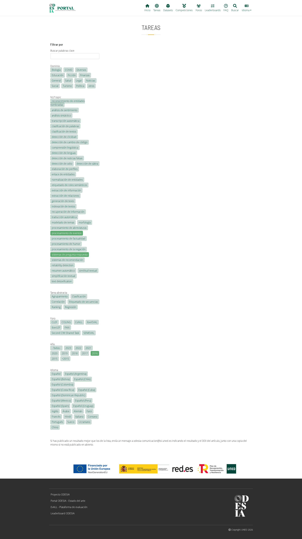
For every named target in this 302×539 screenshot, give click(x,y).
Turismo (67, 86)
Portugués (57, 422)
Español (56, 374)
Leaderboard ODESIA (63, 513)
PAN (67, 327)
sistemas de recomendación (67, 260)
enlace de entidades (63, 174)
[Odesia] (63, 8)
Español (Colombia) (62, 384)
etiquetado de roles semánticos (69, 185)
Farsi (89, 411)
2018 (75, 353)
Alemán (78, 411)
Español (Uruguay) (83, 406)
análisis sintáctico (61, 115)
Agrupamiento (60, 296)
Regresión (70, 307)
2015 (54, 358)
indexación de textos (63, 206)
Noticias (90, 80)
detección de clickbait (64, 137)
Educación (57, 75)
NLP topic (55, 97)
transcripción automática (65, 121)
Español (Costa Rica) (63, 390)
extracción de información (66, 190)
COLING (66, 322)
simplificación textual (63, 276)
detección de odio (62, 163)
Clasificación (79, 296)
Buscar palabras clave (62, 50)
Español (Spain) (60, 406)
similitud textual (88, 270)
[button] (246, 8)
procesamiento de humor (66, 244)
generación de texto (63, 201)
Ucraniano (84, 422)
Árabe (66, 411)
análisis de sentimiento (64, 110)
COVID (68, 70)
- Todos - (56, 348)
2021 (88, 348)
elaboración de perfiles (65, 169)
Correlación (58, 301)
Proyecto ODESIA (60, 494)
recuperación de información (68, 211)
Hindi (68, 416)
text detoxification (62, 281)
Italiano (79, 416)
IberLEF (56, 327)
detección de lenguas (64, 153)
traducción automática (64, 217)
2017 (85, 353)
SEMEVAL (89, 333)
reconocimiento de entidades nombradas (67, 103)
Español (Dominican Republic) (68, 395)
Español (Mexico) (61, 400)
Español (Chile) (82, 379)
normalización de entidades (67, 179)
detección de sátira (87, 163)
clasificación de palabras (65, 126)
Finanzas (84, 75)
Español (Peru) (83, 400)
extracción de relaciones (65, 195)
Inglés (55, 411)
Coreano (92, 416)
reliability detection (62, 265)
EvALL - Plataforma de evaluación (69, 507)
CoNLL (79, 322)
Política (80, 86)
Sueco (70, 422)
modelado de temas (63, 222)
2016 (95, 353)
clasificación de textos (64, 131)
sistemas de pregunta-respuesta (69, 254)
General (56, 80)
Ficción (72, 75)
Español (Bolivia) (61, 379)
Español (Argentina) (75, 374)
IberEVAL (92, 322)
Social (55, 86)
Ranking (56, 307)
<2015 (65, 358)
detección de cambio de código (69, 142)
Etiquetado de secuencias (83, 301)
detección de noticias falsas (67, 158)
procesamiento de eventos (66, 233)
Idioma (54, 370)
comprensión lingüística (65, 147)
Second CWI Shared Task (65, 333)
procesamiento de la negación (68, 249)
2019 (64, 353)
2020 (54, 353)
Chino (55, 427)
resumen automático (63, 270)
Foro (52, 318)
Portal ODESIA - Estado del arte (68, 501)
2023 (68, 348)
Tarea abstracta (58, 292)
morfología (85, 222)
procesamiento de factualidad (68, 238)
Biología (56, 70)
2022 (78, 348)
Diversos (81, 70)
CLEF (54, 322)
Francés (56, 416)
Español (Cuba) (86, 390)
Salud (68, 80)
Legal (79, 80)
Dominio (55, 66)
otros (91, 86)
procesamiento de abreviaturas (69, 228)
